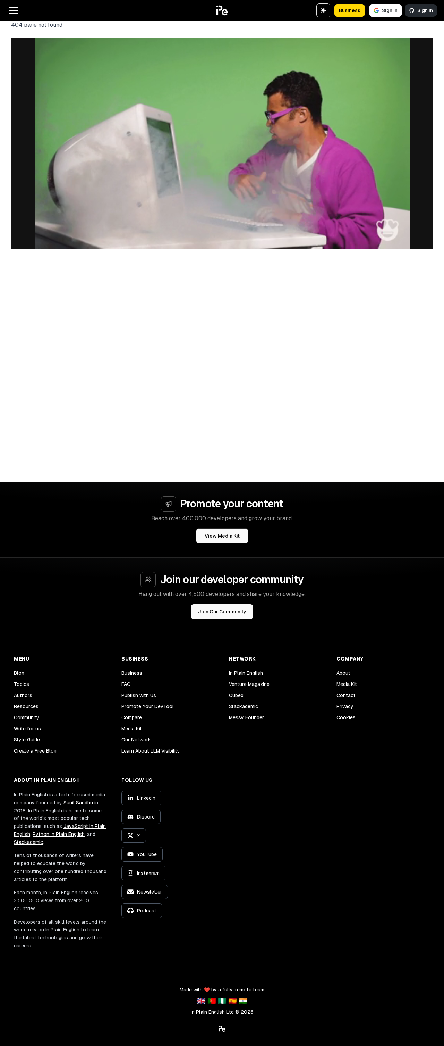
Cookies (346, 717)
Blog (19, 673)
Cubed (236, 695)
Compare (131, 717)
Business (349, 10)
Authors (23, 695)
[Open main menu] (13, 10)
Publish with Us (138, 695)
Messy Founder (246, 717)
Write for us (27, 728)
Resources (26, 706)
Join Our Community (222, 611)
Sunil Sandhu (78, 802)
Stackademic (243, 706)
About (343, 673)
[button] (222, 10)
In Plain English (246, 673)
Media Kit (131, 728)
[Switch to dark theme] (323, 10)
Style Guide (27, 739)
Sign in (390, 10)
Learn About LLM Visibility (150, 751)
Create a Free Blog (35, 751)
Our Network (136, 739)
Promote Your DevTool (147, 706)
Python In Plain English (59, 834)
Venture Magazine (249, 684)
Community (26, 717)
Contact (346, 695)
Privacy (344, 706)
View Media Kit (222, 536)
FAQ (126, 684)
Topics (21, 684)
